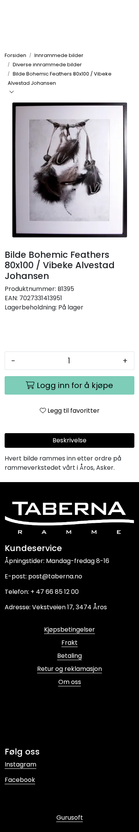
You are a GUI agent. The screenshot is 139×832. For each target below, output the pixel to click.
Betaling (69, 655)
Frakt (69, 642)
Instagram (20, 764)
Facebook (20, 779)
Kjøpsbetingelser (69, 629)
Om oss (69, 681)
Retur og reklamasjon (69, 668)
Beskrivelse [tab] (69, 440)
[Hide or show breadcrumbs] (11, 92)
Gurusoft (69, 817)
